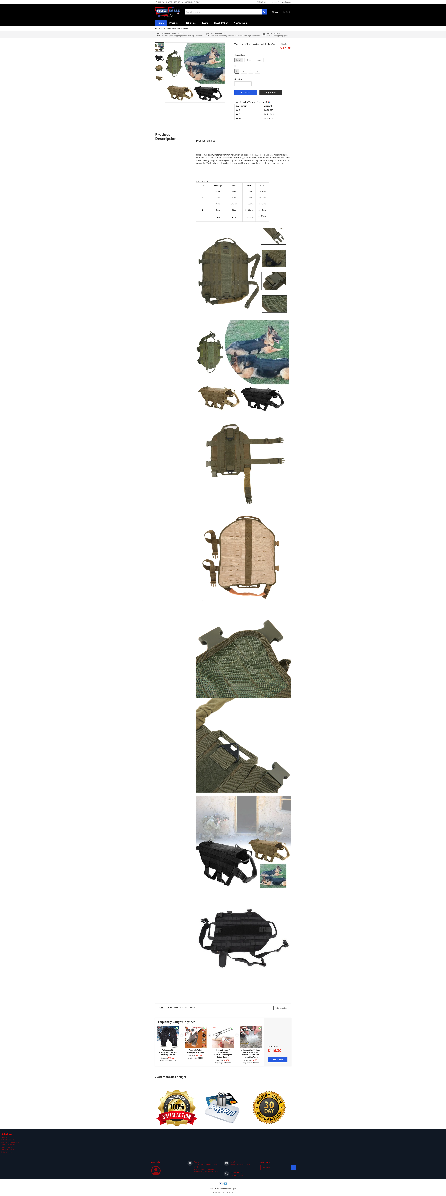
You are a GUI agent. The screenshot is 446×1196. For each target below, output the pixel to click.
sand (259, 60)
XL (244, 71)
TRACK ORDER (6, 1147)
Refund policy (6, 1152)
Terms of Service (7, 1149)
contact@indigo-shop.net (281, 2)
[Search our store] (264, 11)
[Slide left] (166, 72)
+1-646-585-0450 (261, 2)
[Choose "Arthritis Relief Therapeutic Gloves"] (204, 1028)
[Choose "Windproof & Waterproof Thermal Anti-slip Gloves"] (177, 1028)
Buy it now (271, 92)
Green (249, 60)
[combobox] (226, 11)
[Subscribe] (293, 1167)
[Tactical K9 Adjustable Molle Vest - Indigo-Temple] (159, 46)
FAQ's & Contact (7, 1140)
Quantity (238, 79)
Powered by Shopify (229, 1189)
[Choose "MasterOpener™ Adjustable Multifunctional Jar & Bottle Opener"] (232, 1028)
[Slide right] (224, 72)
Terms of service (228, 1192)
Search (4, 1137)
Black (238, 60)
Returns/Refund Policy (10, 1142)
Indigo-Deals (219, 1189)
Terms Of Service (8, 1145)
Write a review (281, 1008)
